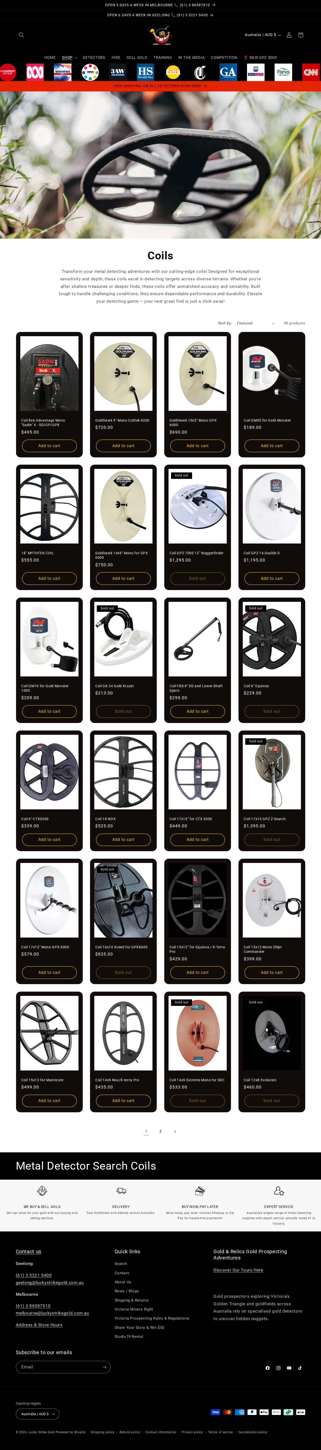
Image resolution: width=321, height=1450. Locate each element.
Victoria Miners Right (134, 1309)
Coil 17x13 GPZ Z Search (265, 819)
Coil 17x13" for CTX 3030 (191, 819)
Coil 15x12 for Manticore (42, 1080)
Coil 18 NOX (105, 819)
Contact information (161, 1432)
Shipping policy (102, 1432)
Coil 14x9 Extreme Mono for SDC (197, 1080)
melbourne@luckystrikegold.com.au (52, 1313)
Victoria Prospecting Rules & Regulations (152, 1318)
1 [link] (146, 1131)
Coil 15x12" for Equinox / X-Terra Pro (197, 949)
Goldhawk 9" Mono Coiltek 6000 (122, 420)
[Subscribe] (104, 1367)
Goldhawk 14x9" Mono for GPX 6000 (121, 555)
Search (121, 1263)
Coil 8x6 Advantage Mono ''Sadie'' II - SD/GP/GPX (43, 422)
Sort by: (225, 323)
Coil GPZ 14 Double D (262, 553)
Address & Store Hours (39, 1324)
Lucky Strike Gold (41, 1432)
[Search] (21, 35)
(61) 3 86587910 (33, 1305)
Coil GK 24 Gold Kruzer (114, 686)
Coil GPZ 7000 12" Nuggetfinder (197, 553)
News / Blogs (127, 1291)
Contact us (29, 1251)
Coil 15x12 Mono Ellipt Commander (263, 949)
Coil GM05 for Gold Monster (267, 420)
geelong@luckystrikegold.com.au (50, 1282)
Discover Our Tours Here (238, 1270)
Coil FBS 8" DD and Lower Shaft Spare (196, 688)
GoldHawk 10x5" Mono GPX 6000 (193, 422)
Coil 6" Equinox (256, 686)
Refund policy (130, 1432)
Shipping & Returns (132, 1300)
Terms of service (220, 1432)
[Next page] (175, 1131)
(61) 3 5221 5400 (34, 1275)
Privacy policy (192, 1432)
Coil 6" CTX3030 (35, 819)
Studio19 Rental (129, 1336)
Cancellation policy (253, 1432)
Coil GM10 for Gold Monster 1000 (45, 688)
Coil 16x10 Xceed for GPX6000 (121, 947)
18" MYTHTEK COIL (37, 553)
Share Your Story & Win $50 (139, 1327)
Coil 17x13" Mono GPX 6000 (45, 947)
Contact (122, 1273)
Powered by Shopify (71, 1432)
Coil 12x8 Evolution (260, 1080)
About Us (123, 1282)
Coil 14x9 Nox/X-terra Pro (117, 1080)
